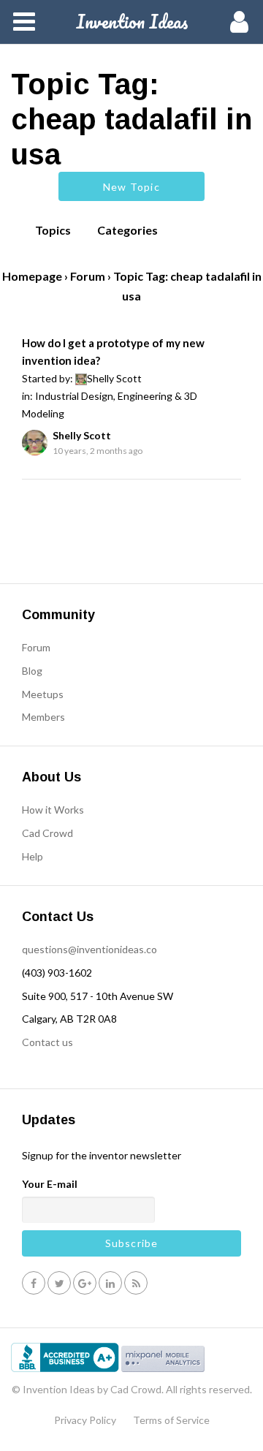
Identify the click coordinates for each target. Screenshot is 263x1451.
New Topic (131, 187)
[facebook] (33, 1282)
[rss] (136, 1282)
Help (32, 856)
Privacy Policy (85, 1420)
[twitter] (59, 1282)
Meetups (43, 694)
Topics (53, 230)
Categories (127, 230)
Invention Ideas (132, 21)
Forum (87, 276)
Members (43, 717)
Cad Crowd (47, 833)
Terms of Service (171, 1420)
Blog (32, 670)
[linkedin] (110, 1282)
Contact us (47, 1042)
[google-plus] (84, 1282)
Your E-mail (49, 1184)
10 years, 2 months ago (97, 450)
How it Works (53, 809)
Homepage (32, 276)
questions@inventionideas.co (89, 949)
